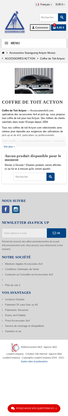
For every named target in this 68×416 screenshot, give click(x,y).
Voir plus (9, 146)
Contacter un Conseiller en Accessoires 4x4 (28, 274)
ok (58, 233)
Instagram (16, 209)
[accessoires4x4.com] (15, 21)
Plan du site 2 (12, 285)
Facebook (5, 209)
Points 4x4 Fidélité (15, 315)
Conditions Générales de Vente (21, 269)
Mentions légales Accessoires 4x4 (23, 263)
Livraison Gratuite (14, 299)
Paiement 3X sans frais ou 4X (21, 304)
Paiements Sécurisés (16, 310)
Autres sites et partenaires (34, 361)
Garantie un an (12, 331)
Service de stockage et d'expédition (24, 326)
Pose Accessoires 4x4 (17, 320)
